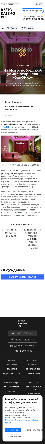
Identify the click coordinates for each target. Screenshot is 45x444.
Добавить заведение (24, 345)
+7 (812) (22, 350)
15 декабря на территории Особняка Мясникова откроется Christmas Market (31, 238)
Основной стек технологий (33, 394)
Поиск (13, 28)
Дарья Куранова (13, 102)
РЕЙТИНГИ (12, 364)
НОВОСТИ (32, 364)
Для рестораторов (11, 387)
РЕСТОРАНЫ (32, 360)
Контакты (33, 382)
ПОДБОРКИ (11, 369)
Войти (39, 4)
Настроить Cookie (34, 430)
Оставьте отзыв (33, 373)
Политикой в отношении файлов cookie (21, 421)
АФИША (11, 360)
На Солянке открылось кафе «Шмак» (11, 232)
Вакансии (11, 391)
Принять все (13, 430)
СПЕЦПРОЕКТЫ (33, 369)
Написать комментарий (22, 277)
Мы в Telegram (34, 10)
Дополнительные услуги (33, 388)
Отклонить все (14, 437)
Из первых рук (22, 65)
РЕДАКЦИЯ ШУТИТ (11, 373)
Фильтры (28, 28)
